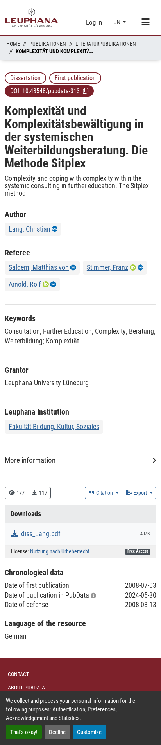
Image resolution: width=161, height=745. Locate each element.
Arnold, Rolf (25, 284)
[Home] (32, 17)
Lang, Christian (29, 229)
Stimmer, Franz (107, 267)
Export (140, 493)
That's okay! (24, 732)
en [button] (117, 22)
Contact (18, 674)
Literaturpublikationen (105, 44)
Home (13, 44)
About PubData (26, 687)
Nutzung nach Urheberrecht (59, 551)
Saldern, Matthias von (39, 267)
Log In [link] (94, 22)
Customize (89, 732)
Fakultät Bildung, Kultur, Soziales (54, 426)
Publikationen (47, 44)
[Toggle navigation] (145, 22)
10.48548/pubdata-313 (51, 91)
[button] (85, 91)
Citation (104, 493)
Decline (57, 732)
